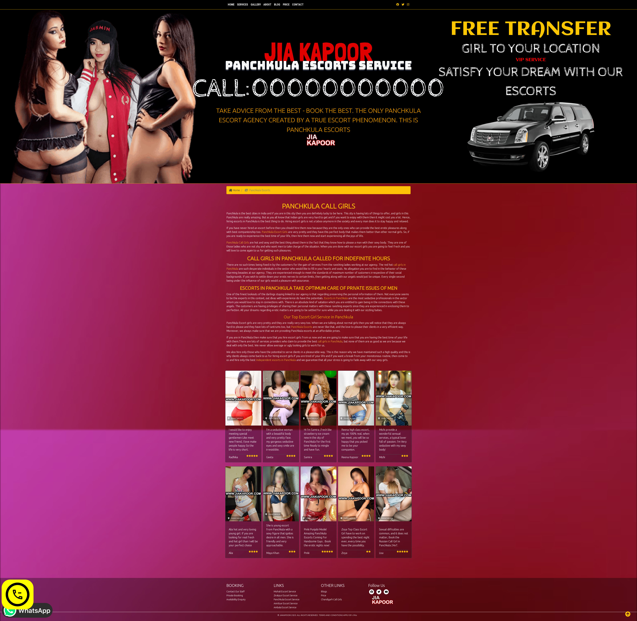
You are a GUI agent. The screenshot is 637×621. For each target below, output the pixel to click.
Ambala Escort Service (285, 607)
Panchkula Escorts (301, 326)
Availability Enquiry (236, 599)
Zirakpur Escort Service (285, 595)
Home (232, 4)
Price (286, 4)
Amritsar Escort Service (286, 603)
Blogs (324, 591)
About (267, 4)
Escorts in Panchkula (336, 298)
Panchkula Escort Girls (274, 231)
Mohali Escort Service (285, 591)
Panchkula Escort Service (286, 599)
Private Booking (234, 595)
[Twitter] (378, 591)
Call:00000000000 (318, 89)
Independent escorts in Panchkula (276, 359)
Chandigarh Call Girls (331, 599)
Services (242, 4)
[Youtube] (386, 591)
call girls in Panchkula (330, 341)
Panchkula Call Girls (237, 242)
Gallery (256, 4)
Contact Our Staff (235, 591)
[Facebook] (371, 591)
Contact (298, 4)
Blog (277, 4)
